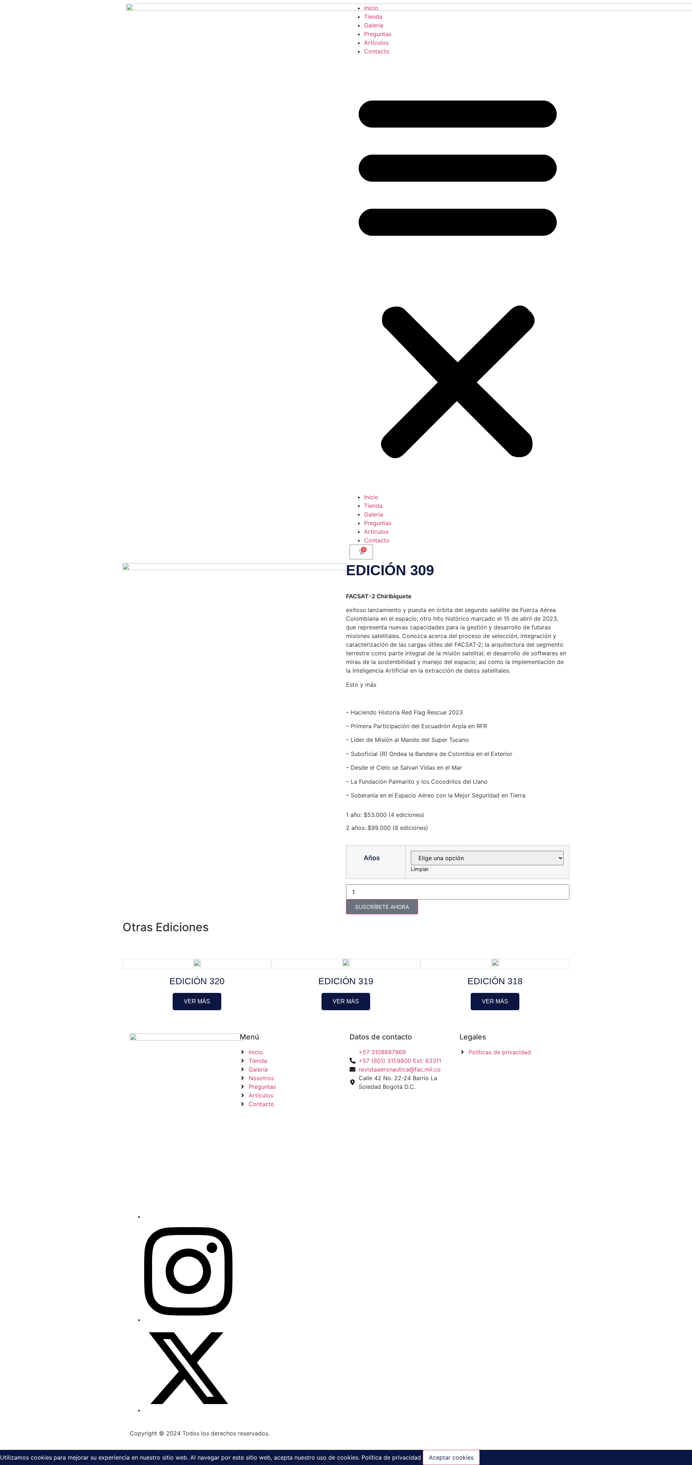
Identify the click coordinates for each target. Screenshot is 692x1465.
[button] (458, 274)
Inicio (371, 8)
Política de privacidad (390, 1457)
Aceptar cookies (451, 1457)
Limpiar (420, 869)
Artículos (376, 42)
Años (372, 858)
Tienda (373, 16)
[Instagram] (188, 1319)
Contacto (377, 51)
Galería (373, 25)
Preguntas (377, 34)
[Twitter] (188, 1410)
